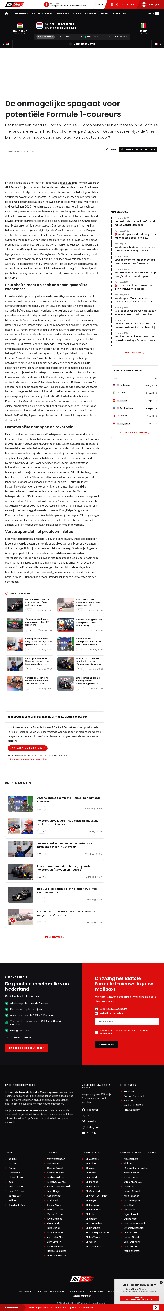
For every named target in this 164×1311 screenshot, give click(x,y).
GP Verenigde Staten (97, 1232)
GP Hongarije (93, 1205)
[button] (20, 29)
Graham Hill (130, 1232)
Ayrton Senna (131, 1177)
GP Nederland (93, 1209)
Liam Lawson (54, 1242)
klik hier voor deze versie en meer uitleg (27, 759)
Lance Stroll (53, 1228)
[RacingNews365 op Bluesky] (127, 4)
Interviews (119, 13)
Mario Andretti (132, 1251)
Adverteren (130, 1100)
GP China (91, 1163)
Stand (77, 13)
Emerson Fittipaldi (134, 1228)
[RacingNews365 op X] (122, 4)
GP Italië (90, 1214)
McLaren (13, 1163)
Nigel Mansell (131, 1214)
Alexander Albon (56, 1237)
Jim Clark (129, 1205)
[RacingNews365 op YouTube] (132, 4)
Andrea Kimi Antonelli (59, 1186)
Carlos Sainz (54, 1200)
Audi (11, 1182)
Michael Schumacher (136, 1168)
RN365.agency (132, 1110)
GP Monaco (92, 1182)
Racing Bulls (15, 1195)
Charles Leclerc (55, 1172)
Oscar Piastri (54, 1195)
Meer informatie (84, 44)
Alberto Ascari (131, 1172)
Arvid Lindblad (54, 1218)
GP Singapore (93, 1228)
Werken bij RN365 (133, 1105)
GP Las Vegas (93, 1237)
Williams (13, 1200)
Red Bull (13, 1159)
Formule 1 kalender (26, 1110)
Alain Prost (129, 1163)
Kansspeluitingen (82, 1295)
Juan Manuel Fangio (135, 1223)
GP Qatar (91, 1242)
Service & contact (134, 1096)
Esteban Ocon (55, 1209)
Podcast (91, 13)
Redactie (129, 1091)
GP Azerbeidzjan (94, 1223)
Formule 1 (67, 182)
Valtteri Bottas (55, 1214)
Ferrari (12, 1168)
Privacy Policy (77, 1291)
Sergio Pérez (54, 1205)
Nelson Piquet (131, 1237)
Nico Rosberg (131, 1159)
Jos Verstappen (132, 1200)
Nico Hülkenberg (56, 1232)
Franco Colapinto (56, 1251)
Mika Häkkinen (131, 1195)
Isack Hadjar (53, 1191)
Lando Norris (54, 1163)
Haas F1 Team (16, 1191)
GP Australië (92, 1159)
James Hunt (130, 1186)
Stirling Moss (131, 1218)
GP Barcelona (93, 1186)
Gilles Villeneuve (133, 1182)
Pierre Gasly (53, 1223)
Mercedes (14, 1172)
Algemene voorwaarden (50, 1291)
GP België (91, 1200)
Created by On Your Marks (105, 1291)
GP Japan (91, 1168)
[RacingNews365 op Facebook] (117, 4)
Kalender (63, 13)
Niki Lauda (129, 1209)
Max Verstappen (42, 13)
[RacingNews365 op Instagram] (112, 4)
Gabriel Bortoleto (56, 1255)
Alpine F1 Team (17, 1177)
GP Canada (92, 1177)
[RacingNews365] (14, 4)
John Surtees (131, 1246)
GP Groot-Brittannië (97, 1195)
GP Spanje (91, 1218)
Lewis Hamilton (14, 220)
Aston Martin (16, 1186)
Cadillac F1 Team (18, 1205)
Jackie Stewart (132, 1191)
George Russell (55, 1168)
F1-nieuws (21, 13)
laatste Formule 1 (20, 1092)
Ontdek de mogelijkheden (27, 1048)
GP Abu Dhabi (93, 1246)
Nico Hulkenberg (81, 472)
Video (104, 13)
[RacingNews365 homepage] (6, 13)
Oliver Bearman (55, 1246)
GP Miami (91, 1172)
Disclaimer (25, 1291)
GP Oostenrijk (93, 1191)
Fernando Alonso (56, 1182)
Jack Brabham (132, 1242)
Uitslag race (44, 37)
